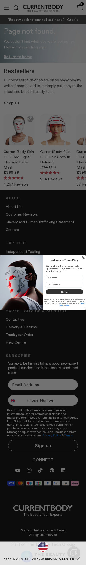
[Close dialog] (83, 257)
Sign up (64, 292)
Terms (67, 305)
